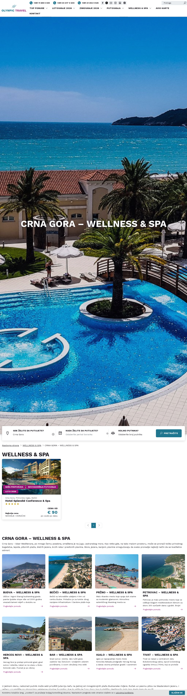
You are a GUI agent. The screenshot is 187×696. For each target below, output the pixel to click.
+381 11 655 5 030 (42, 3)
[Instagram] (115, 3)
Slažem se (177, 693)
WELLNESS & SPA (138, 8)
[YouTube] (111, 3)
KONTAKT (35, 13)
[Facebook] (102, 3)
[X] (106, 3)
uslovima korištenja (124, 693)
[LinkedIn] (120, 3)
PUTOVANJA (114, 8)
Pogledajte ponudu (12, 606)
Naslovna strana (10, 445)
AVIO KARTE (162, 8)
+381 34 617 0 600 (65, 3)
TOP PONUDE (37, 8)
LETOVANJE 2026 (62, 8)
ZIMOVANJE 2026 (90, 8)
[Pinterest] (124, 3)
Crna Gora (18, 434)
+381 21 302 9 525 (90, 3)
